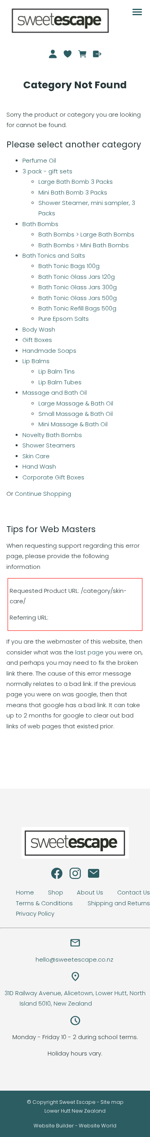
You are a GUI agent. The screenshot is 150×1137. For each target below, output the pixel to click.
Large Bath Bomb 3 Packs (75, 182)
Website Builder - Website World (75, 1125)
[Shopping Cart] (82, 54)
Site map (112, 1102)
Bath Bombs (40, 224)
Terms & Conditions (44, 903)
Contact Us (133, 892)
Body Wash (38, 330)
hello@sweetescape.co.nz (75, 960)
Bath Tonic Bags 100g (69, 266)
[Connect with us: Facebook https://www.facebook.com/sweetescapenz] (56, 875)
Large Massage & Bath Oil (75, 403)
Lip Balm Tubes (60, 382)
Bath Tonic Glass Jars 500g (77, 298)
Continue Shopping (43, 494)
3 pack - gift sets (47, 171)
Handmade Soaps (49, 351)
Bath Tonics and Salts (53, 256)
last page (89, 652)
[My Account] (53, 54)
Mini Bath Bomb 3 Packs (72, 193)
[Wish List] (67, 54)
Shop (55, 892)
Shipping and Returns (119, 903)
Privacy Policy (35, 914)
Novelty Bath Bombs (52, 435)
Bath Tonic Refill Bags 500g (77, 308)
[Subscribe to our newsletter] (93, 875)
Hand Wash (39, 467)
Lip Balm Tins (56, 372)
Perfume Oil (39, 161)
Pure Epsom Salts (63, 319)
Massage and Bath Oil (54, 393)
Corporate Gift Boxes (53, 477)
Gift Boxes (37, 340)
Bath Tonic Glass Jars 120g (76, 277)
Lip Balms (36, 361)
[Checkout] (97, 54)
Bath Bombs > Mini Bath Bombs (83, 245)
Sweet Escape (77, 1102)
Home (25, 892)
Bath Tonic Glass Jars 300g (77, 287)
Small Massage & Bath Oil (75, 414)
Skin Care (36, 456)
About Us (90, 892)
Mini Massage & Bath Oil (73, 424)
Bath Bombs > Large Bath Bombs (86, 235)
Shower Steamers (48, 445)
